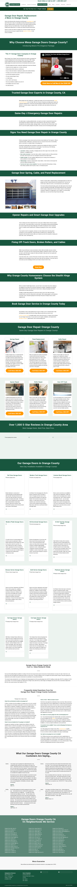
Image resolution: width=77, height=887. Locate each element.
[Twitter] (68, 1)
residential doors (62, 728)
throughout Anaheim (23, 318)
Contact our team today (24, 315)
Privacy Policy (26, 885)
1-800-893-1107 (62, 1)
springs (53, 718)
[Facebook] (70, 1)
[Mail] (71, 1)
